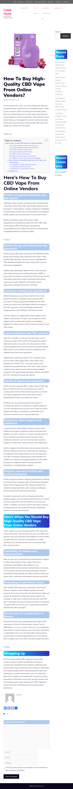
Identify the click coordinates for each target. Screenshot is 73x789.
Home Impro (58, 8)
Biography (24, 8)
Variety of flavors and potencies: (21, 154)
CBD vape (23, 106)
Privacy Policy (29, 2)
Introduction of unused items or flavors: (23, 168)
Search (58, 32)
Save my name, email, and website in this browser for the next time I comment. (27, 768)
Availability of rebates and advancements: (24, 164)
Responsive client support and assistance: (24, 156)
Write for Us (66, 2)
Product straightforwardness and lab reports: (25, 145)
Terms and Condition (40, 2)
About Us (21, 2)
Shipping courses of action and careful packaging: (26, 158)
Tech (35, 8)
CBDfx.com (8, 134)
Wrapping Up (13, 171)
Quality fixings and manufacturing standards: (25, 147)
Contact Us (58, 2)
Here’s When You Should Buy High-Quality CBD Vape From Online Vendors (27, 161)
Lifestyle (47, 13)
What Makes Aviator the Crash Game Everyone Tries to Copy (61, 137)
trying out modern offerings (25, 627)
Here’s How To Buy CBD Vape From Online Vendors (24, 143)
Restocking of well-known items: (21, 166)
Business (46, 8)
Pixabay (7, 240)
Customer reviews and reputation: (22, 149)
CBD (7, 714)
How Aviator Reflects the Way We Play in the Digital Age (60, 68)
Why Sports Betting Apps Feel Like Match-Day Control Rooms (61, 104)
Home (15, 2)
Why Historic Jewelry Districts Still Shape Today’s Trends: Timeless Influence (61, 86)
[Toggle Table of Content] (46, 140)
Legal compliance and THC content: (22, 152)
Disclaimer (51, 2)
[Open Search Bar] (42, 18)
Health (35, 13)
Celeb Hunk (7, 12)
